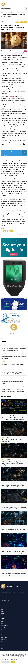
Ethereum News (4, 592)
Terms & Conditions (4, 625)
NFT (15, 592)
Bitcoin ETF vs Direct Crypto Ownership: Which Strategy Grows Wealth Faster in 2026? (13, 365)
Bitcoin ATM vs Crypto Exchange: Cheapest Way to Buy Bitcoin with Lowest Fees (13, 349)
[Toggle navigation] (26, 8)
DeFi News (10, 592)
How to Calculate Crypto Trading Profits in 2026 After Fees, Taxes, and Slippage (14, 552)
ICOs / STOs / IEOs (5, 600)
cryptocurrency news (16, 234)
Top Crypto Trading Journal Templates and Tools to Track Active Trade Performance (14, 508)
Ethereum (11, 12)
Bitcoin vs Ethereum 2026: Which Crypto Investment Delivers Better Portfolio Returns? (12, 373)
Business (2, 615)
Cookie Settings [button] (6, 662)
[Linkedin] (21, 22)
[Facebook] (16, 22)
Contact (2, 623)
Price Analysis (3, 602)
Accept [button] (12, 662)
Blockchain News (21, 592)
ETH (25, 51)
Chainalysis (12, 96)
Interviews (3, 646)
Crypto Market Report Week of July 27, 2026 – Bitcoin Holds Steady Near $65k (13, 418)
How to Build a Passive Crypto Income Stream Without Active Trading (13, 486)
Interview (2, 607)
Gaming (2, 611)
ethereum (23, 234)
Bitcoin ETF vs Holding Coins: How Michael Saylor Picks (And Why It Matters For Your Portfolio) (12, 381)
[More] (26, 22)
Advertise (2, 632)
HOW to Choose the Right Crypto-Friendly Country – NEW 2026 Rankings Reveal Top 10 (12, 390)
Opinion (2, 613)
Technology (3, 604)
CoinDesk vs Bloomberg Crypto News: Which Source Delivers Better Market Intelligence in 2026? (13, 463)
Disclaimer (3, 629)
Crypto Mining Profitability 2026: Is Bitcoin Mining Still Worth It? (13, 357)
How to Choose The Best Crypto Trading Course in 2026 (13, 440)
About (2, 621)
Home (2, 12)
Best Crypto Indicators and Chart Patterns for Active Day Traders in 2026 (14, 574)
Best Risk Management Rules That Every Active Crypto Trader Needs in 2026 (13, 530)
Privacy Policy (3, 627)
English (3, 8)
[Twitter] (18, 22)
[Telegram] (23, 22)
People (2, 609)
